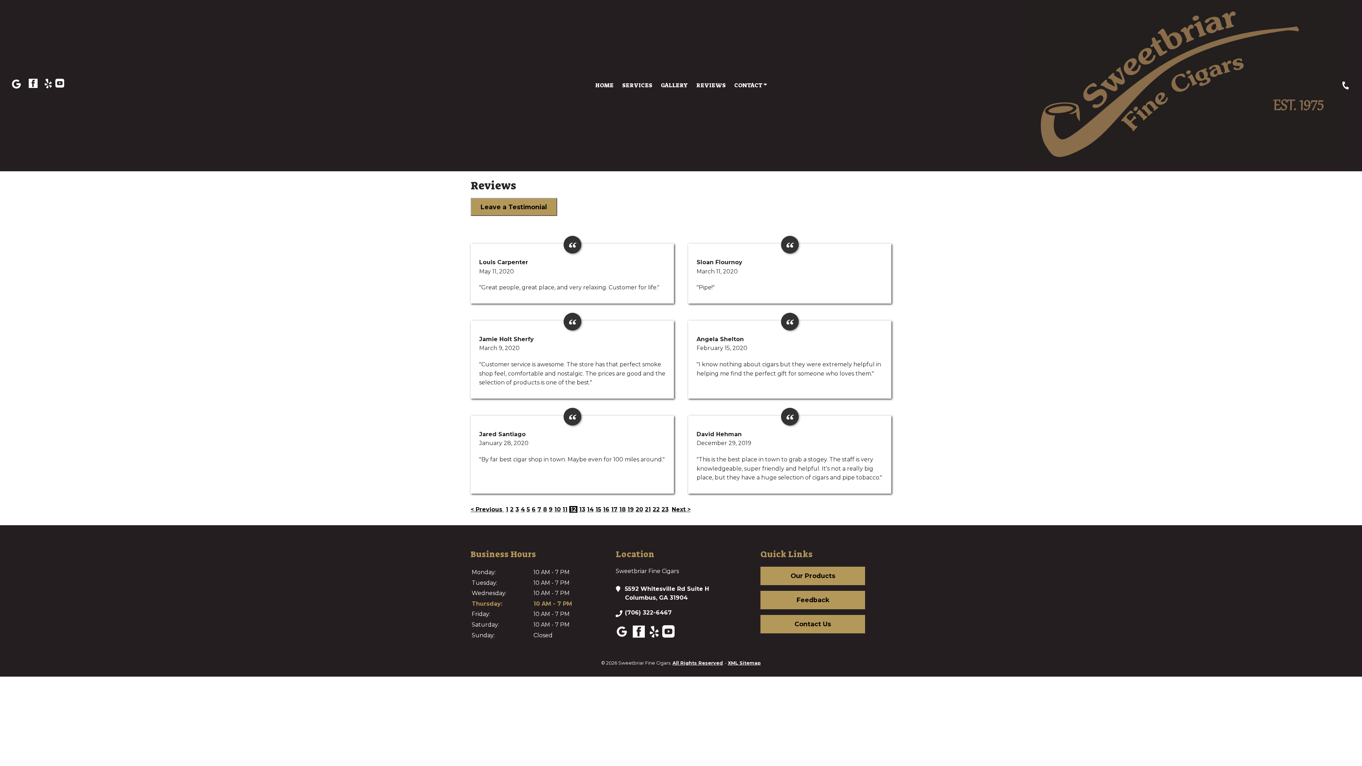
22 (656, 509)
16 (606, 509)
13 (582, 509)
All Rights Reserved (697, 663)
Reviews (711, 85)
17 (614, 509)
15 (598, 509)
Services (637, 85)
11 (565, 509)
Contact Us (812, 624)
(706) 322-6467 (648, 612)
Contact (749, 85)
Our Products (813, 575)
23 (665, 509)
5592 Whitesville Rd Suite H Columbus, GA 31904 (667, 593)
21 (648, 509)
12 (573, 509)
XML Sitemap (744, 663)
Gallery (674, 85)
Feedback (813, 600)
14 (590, 509)
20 (639, 509)
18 (622, 509)
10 (557, 509)
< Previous (487, 509)
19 (630, 509)
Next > (681, 509)
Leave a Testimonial (514, 207)
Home (604, 85)
